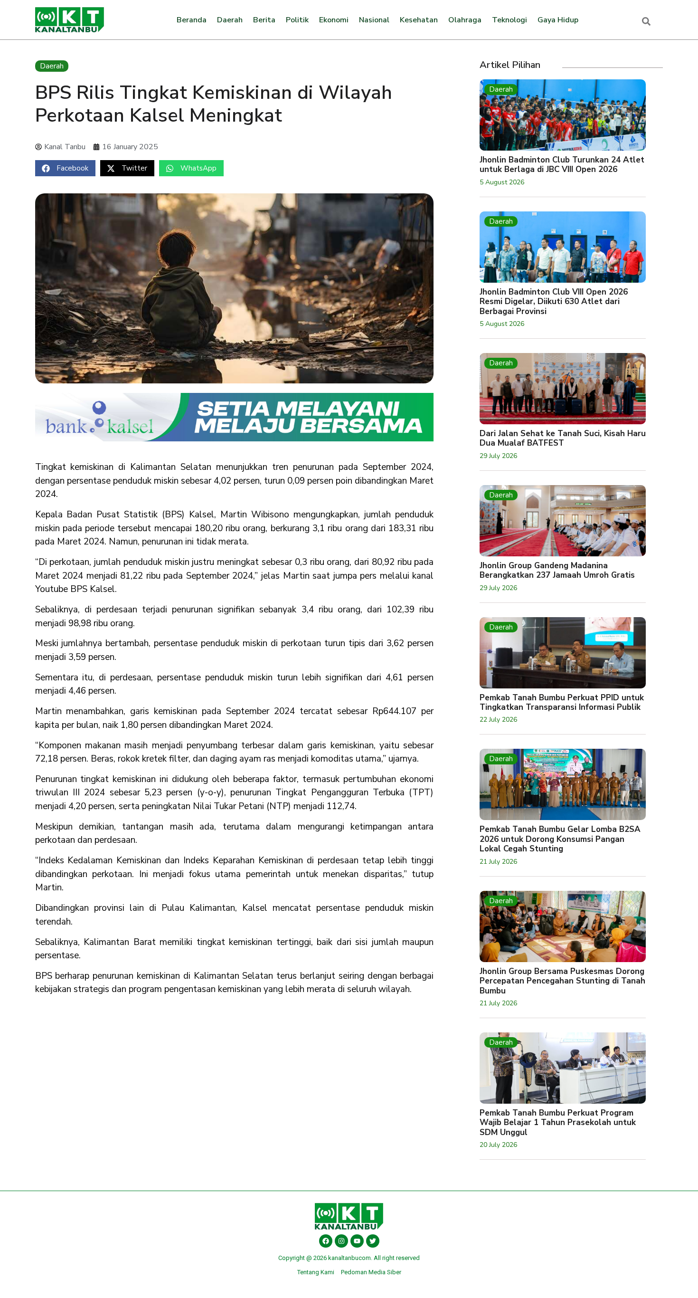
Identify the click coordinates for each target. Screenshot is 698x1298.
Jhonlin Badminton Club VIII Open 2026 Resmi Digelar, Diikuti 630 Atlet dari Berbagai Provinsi (554, 301)
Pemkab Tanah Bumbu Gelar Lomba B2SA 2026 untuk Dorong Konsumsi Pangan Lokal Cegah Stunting (560, 839)
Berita (264, 20)
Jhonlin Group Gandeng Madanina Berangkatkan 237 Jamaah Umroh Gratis (557, 570)
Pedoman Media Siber (371, 1272)
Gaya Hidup (558, 20)
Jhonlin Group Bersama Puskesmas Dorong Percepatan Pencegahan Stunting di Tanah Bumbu (562, 981)
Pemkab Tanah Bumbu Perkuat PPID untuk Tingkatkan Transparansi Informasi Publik (562, 702)
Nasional (374, 20)
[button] (65, 168)
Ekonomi (334, 20)
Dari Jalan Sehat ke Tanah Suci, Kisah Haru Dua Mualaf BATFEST (563, 438)
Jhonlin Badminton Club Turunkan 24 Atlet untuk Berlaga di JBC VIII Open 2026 (562, 164)
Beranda (192, 20)
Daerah (230, 20)
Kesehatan (419, 20)
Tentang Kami (315, 1272)
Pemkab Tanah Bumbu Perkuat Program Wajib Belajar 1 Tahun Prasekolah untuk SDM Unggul (558, 1122)
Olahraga (464, 20)
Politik (297, 20)
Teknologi (509, 20)
